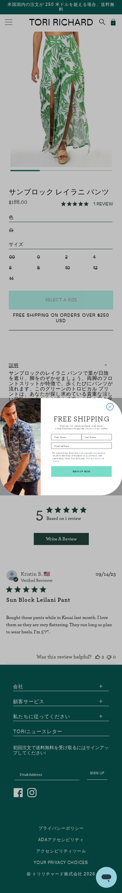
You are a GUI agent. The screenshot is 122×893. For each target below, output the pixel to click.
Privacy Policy (94, 458)
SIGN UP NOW (81, 471)
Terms (55, 461)
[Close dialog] (109, 406)
